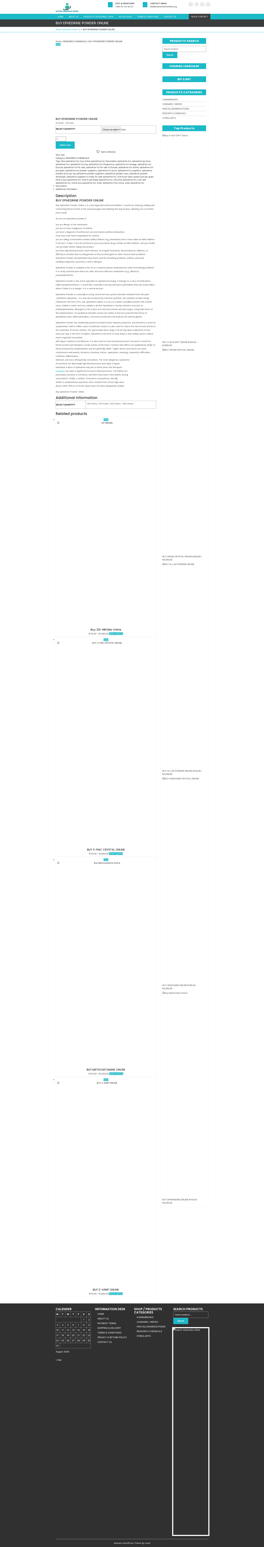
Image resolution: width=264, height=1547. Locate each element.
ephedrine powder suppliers (90, 173)
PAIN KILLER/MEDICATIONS (175, 108)
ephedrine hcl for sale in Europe (101, 167)
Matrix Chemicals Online (66, 29)
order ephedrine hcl (134, 183)
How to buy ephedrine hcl (68, 179)
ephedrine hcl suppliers (129, 170)
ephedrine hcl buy (79, 164)
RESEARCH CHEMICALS (75, 41)
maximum (60, 370)
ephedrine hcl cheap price (101, 164)
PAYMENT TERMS (106, 1323)
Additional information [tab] (66, 189)
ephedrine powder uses (116, 173)
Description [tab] (61, 186)
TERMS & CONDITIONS (147, 16)
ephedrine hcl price (107, 170)
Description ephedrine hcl (118, 161)
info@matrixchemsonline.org (163, 6)
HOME (60, 16)
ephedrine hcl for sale (74, 167)
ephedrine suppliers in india (80, 176)
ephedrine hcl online (129, 167)
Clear (123, 129)
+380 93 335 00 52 (124, 6)
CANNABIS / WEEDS (172, 104)
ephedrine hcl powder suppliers (81, 170)
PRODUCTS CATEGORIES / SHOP (99, 16)
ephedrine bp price (141, 161)
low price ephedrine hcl (124, 179)
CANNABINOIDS (170, 99)
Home (58, 41)
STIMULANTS (169, 118)
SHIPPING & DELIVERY (109, 1328)
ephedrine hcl (62, 164)
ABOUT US (73, 16)
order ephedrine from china (110, 183)
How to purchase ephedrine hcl (97, 179)
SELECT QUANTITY (65, 129)
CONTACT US (170, 16)
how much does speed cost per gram (135, 176)
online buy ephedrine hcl (84, 183)
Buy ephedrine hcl (70, 161)
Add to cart (65, 145)
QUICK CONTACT (199, 16)
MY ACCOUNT (125, 16)
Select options (116, 633)
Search (170, 55)
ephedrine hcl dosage (126, 164)
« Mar (59, 1360)
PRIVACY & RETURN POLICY (112, 1337)
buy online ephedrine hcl (92, 161)
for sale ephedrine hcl (105, 176)
